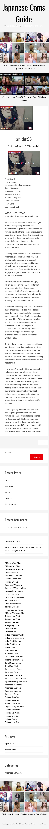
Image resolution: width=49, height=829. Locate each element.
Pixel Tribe (42, 824)
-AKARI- (9, 486)
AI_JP (7, 492)
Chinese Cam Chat (13, 563)
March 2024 (10, 749)
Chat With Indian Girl (14, 597)
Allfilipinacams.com (13, 575)
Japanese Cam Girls (13, 772)
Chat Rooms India (13, 603)
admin (37, 146)
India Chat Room (12, 644)
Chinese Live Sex (12, 572)
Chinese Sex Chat (12, 541)
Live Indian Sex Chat (14, 656)
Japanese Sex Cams (13, 669)
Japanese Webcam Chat (15, 588)
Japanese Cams (12, 672)
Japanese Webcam (13, 585)
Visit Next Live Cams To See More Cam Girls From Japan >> (24, 98)
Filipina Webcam (12, 709)
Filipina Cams (11, 719)
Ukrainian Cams (12, 594)
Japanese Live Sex (13, 687)
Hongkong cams (12, 625)
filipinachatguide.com (14, 706)
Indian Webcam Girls (14, 634)
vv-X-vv (43, 442)
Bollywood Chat (12, 600)
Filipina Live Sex (12, 581)
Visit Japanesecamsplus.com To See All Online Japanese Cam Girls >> (24, 67)
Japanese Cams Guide (24, 13)
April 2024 (9, 743)
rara (6, 480)
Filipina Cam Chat (13, 578)
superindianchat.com (14, 659)
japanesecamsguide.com (16, 681)
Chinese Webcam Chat (15, 569)
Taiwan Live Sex (12, 606)
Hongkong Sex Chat (14, 610)
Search (8, 452)
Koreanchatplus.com (14, 591)
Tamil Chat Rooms (13, 663)
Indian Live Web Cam (14, 638)
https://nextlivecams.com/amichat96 (21, 216)
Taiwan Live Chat (12, 616)
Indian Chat (10, 647)
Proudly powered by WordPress (13, 824)
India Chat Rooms (13, 641)
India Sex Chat (11, 650)
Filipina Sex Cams (12, 697)
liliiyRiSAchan (11, 504)
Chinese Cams (11, 628)
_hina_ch (8, 498)
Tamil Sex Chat (11, 653)
